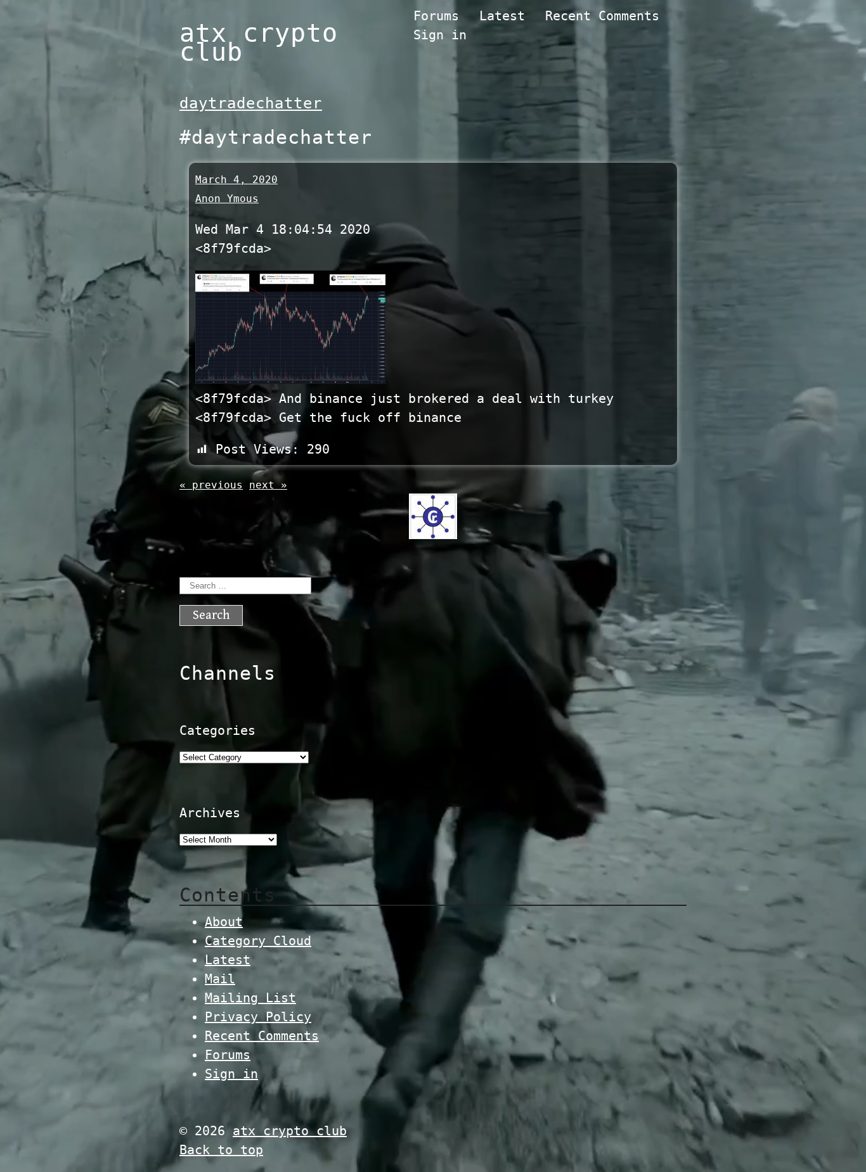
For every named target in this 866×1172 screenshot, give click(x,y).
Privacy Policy (258, 1016)
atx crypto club (258, 42)
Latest (502, 15)
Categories (217, 730)
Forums (436, 15)
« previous (211, 485)
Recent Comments (602, 15)
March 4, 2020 (236, 180)
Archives (209, 812)
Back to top (221, 1149)
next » (268, 485)
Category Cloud (258, 940)
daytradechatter (250, 103)
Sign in (440, 34)
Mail (220, 978)
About (224, 921)
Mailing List (250, 997)
